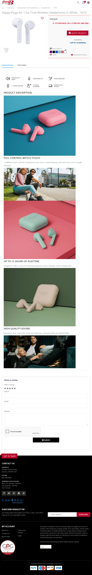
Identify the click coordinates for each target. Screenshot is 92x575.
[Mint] (59, 51)
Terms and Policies (22, 531)
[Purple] (51, 51)
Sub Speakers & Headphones (28, 8)
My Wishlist (6, 537)
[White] (65, 51)
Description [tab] (7, 65)
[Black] (54, 51)
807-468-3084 (6, 478)
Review (7, 411)
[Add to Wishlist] (42, 18)
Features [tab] (21, 65)
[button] (78, 2)
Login (20, 536)
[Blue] (56, 51)
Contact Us (6, 533)
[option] (23, 31)
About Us (5, 530)
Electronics (11, 8)
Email (6, 401)
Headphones (45, 8)
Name (6, 391)
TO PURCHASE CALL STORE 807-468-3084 (71, 23)
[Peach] (62, 51)
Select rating (9, 384)
